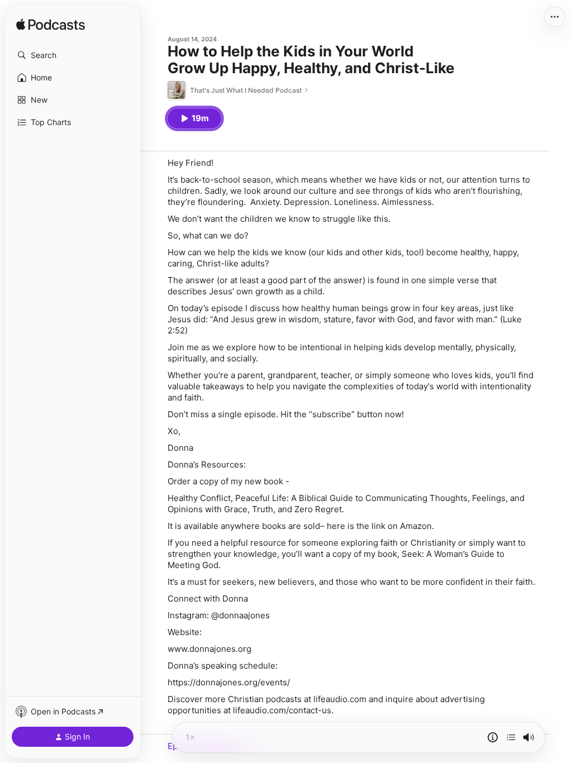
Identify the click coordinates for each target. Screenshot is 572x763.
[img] (50, 25)
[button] (72, 55)
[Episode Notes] (492, 737)
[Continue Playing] (511, 737)
